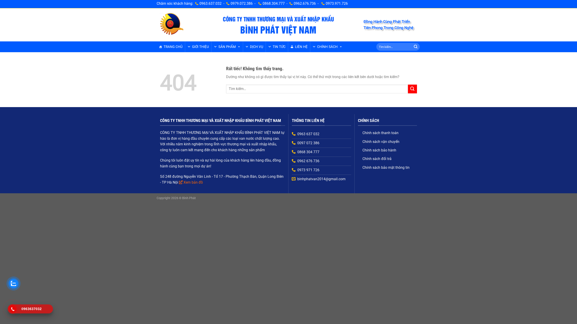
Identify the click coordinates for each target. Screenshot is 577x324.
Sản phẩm (227, 47)
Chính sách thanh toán (380, 133)
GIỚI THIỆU (200, 47)
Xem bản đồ (193, 182)
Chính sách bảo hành (379, 150)
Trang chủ (173, 47)
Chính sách (327, 47)
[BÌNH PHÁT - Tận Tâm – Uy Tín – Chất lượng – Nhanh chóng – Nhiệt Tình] (171, 24)
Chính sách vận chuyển (380, 142)
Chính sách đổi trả (377, 159)
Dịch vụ (256, 47)
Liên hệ (301, 47)
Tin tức (279, 47)
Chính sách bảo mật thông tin (386, 167)
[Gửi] (415, 47)
